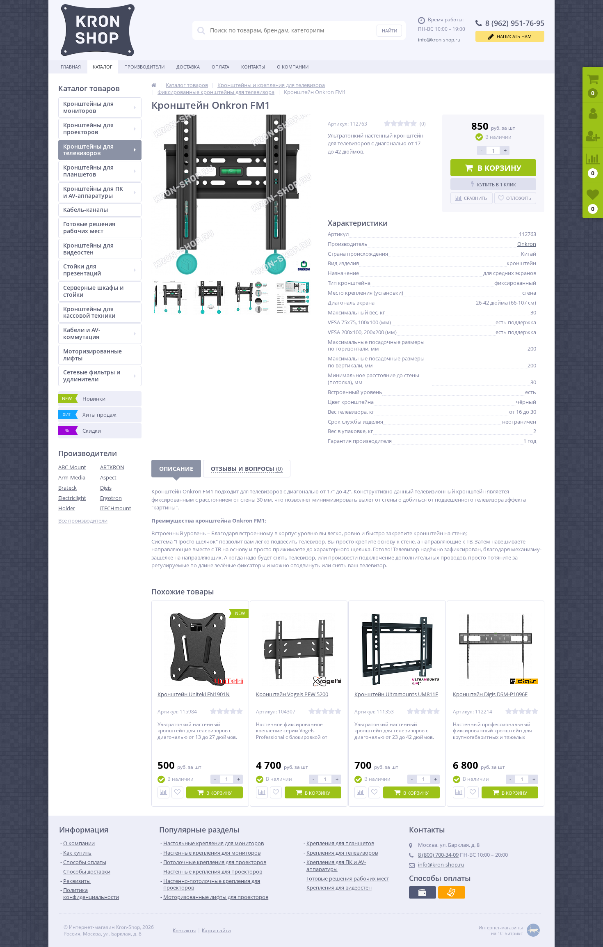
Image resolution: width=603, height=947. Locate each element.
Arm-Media (71, 477)
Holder (66, 508)
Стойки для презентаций (82, 269)
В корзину (499, 168)
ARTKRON (112, 467)
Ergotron (111, 498)
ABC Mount (72, 467)
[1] (387, 124)
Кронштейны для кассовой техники (89, 312)
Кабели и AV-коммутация (81, 333)
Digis (106, 487)
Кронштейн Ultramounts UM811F (396, 694)
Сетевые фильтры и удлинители (91, 375)
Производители (144, 67)
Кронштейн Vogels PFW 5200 (292, 694)
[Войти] (592, 114)
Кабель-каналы (85, 209)
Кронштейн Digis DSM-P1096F (490, 694)
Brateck (67, 487)
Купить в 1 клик (496, 184)
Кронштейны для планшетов (88, 170)
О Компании (292, 67)
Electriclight (72, 498)
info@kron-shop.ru (439, 39)
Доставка (188, 67)
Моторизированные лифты (92, 354)
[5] (413, 124)
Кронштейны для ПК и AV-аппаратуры (93, 192)
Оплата (220, 67)
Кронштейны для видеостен (88, 248)
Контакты (253, 67)
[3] (400, 124)
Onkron (526, 244)
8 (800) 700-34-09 (438, 854)
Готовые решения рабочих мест (89, 227)
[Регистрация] (592, 136)
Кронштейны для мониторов (88, 107)
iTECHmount (115, 508)
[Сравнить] (163, 792)
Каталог (102, 67)
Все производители (82, 520)
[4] (407, 124)
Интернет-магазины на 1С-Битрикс (501, 930)
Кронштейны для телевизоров (88, 149)
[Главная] (153, 85)
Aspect (108, 477)
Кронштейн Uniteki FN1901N (194, 694)
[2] (394, 124)
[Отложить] (177, 792)
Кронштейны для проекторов (88, 128)
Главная (71, 67)
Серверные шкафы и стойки (93, 291)
